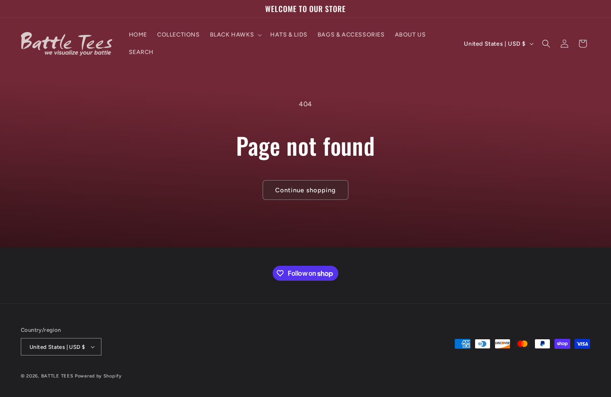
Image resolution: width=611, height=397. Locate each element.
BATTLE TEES (57, 376)
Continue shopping (305, 190)
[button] (235, 35)
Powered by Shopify (98, 376)
